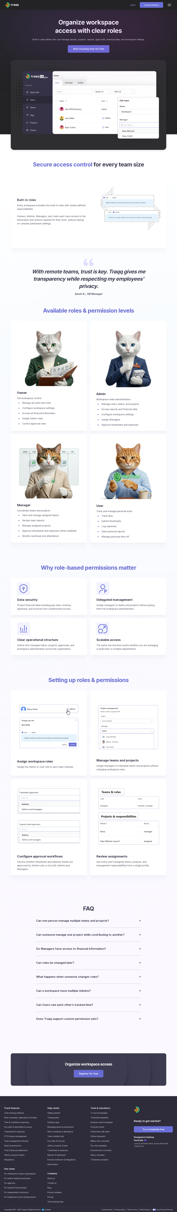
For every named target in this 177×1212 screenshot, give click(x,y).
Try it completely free (153, 1129)
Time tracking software (14, 1113)
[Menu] (169, 5)
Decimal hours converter (101, 1150)
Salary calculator (98, 1155)
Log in (133, 5)
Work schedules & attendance (60, 1132)
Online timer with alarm (100, 1132)
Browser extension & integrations (61, 1160)
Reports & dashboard (56, 1155)
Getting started (53, 1113)
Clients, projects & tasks (14, 1155)
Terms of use (132, 1210)
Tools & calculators (100, 1108)
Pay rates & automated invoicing (18, 1127)
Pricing (50, 1197)
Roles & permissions (12, 1146)
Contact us (51, 1183)
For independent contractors (16, 1192)
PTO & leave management (15, 1136)
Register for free (88, 1073)
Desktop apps (53, 1122)
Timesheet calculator (99, 1160)
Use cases (9, 1168)
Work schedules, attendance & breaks (20, 1117)
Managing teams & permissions (60, 1127)
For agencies (9, 1183)
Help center (53, 1108)
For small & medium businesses (17, 1178)
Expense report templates (102, 1122)
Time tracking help (55, 1202)
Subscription (52, 1164)
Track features (12, 1108)
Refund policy (145, 1210)
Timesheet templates (99, 1117)
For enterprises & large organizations (20, 1174)
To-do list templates (99, 1113)
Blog (49, 1188)
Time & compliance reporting (16, 1122)
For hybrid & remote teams (15, 1188)
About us (51, 1178)
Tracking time (53, 1117)
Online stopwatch (98, 1136)
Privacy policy (119, 1210)
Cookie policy (107, 1210)
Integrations (9, 1160)
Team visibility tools (55, 1136)
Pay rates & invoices (56, 1141)
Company (52, 1173)
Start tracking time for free (88, 48)
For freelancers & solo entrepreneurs (20, 1197)
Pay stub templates (99, 1146)
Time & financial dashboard (15, 1150)
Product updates (54, 1192)
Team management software (16, 1141)
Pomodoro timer (97, 1127)
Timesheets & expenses (14, 1132)
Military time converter (100, 1141)
